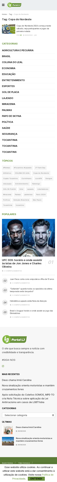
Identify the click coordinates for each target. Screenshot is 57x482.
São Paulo (37, 200)
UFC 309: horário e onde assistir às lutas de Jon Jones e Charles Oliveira (22, 263)
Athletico (7, 173)
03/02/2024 (28, 35)
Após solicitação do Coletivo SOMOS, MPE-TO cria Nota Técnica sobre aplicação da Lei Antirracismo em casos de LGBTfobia (28, 398)
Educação (9, 74)
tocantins (20, 205)
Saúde (6, 128)
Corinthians (27, 178)
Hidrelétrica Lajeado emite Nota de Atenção (28, 301)
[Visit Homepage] (14, 5)
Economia (8, 68)
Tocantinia (9, 140)
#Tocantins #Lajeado (23, 168)
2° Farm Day (40, 168)
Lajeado (7, 98)
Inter (21, 189)
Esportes (8, 86)
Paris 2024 (41, 194)
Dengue (49, 178)
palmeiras (29, 194)
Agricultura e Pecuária (18, 50)
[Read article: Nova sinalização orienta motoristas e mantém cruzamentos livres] (8, 441)
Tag (10, 14)
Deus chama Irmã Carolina (16, 380)
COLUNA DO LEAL (12, 62)
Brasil (6, 56)
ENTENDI (36, 478)
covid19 (38, 178)
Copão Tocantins (10, 178)
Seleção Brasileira (21, 200)
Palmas (7, 110)
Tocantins (9, 152)
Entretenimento (13, 80)
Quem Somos (7, 463)
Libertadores (43, 189)
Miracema (8, 104)
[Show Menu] (3, 5)
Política (7, 122)
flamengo (36, 184)
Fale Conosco (24, 463)
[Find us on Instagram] (3, 366)
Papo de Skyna (11, 116)
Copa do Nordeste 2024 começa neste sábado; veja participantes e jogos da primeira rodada (34, 28)
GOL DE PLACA (10, 92)
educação (7, 184)
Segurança (9, 134)
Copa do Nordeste (21, 14)
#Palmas (6, 168)
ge (21, 35)
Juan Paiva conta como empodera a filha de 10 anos (32, 279)
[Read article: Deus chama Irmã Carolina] (8, 430)
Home (4, 14)
